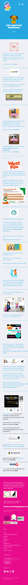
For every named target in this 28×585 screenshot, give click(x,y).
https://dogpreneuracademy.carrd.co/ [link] (12, 239)
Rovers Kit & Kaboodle (8, 180)
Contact (5, 538)
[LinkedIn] (13, 571)
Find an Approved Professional (10, 534)
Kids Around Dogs (14, 577)
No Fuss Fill (21, 458)
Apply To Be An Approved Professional (12, 545)
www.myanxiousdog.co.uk (14, 292)
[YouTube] (7, 571)
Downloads (6, 539)
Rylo (17, 446)
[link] (5, 57)
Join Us (5, 548)
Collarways (5, 185)
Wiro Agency (9, 579)
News (5, 541)
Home (5, 532)
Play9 (4, 469)
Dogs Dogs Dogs (7, 414)
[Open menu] (22, 4)
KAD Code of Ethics (8, 546)
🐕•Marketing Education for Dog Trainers (13, 219)
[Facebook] (5, 571)
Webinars (6, 536)
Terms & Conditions (8, 550)
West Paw (5, 173)
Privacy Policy (6, 543)
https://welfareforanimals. (9, 285)
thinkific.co (18, 285)
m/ (22, 285)
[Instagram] (10, 571)
